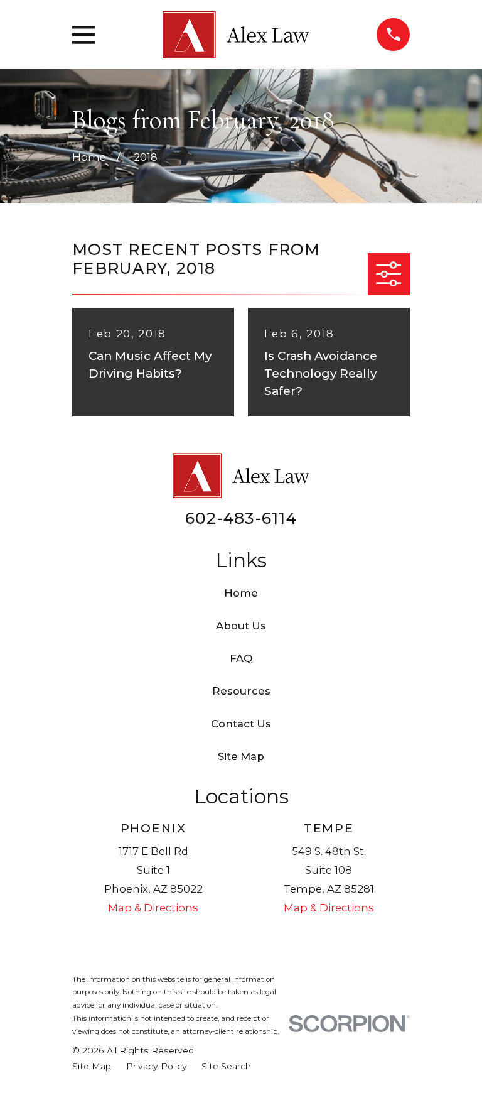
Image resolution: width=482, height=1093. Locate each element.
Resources (241, 691)
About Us (241, 625)
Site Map (241, 756)
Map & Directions (153, 907)
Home (241, 593)
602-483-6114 (241, 518)
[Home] (236, 35)
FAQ (241, 658)
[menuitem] (91, 1066)
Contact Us (241, 723)
